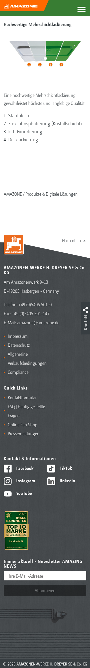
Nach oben (71, 240)
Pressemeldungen (24, 433)
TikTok (65, 468)
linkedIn (67, 480)
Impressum (18, 335)
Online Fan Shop (22, 424)
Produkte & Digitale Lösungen (52, 193)
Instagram (25, 480)
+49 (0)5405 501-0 (35, 304)
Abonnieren (45, 590)
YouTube (23, 493)
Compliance (18, 372)
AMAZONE (13, 193)
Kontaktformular (22, 397)
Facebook (24, 468)
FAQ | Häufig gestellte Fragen (26, 411)
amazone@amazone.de (38, 322)
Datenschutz (19, 345)
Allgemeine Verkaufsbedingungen (25, 358)
